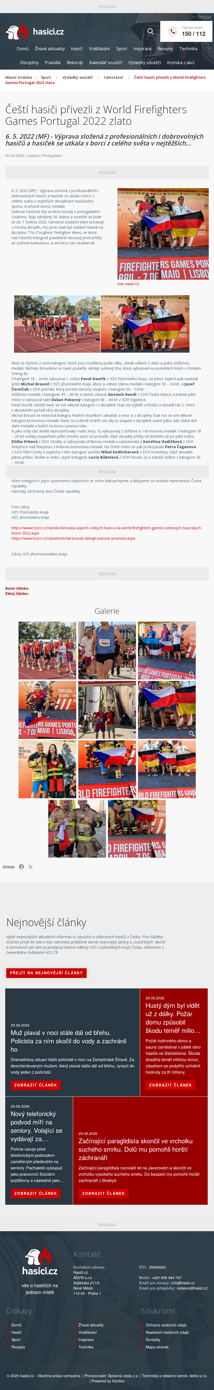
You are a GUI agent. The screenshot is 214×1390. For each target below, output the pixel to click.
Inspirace (142, 49)
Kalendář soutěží (105, 62)
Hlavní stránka (18, 77)
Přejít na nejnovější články (46, 972)
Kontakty (153, 1339)
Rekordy (75, 62)
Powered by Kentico (108, 1380)
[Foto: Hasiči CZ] (163, 234)
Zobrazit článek (35, 1085)
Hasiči (77, 49)
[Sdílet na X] (30, 866)
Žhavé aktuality (50, 49)
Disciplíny (29, 62)
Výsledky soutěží (144, 62)
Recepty (165, 49)
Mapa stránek (157, 1346)
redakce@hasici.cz (192, 1288)
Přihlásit (204, 17)
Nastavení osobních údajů (167, 1332)
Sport (121, 49)
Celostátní (113, 77)
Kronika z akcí (180, 62)
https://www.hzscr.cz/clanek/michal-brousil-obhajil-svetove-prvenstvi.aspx (73, 538)
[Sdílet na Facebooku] (21, 866)
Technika (188, 49)
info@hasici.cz (183, 1282)
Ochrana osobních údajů (166, 1324)
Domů (23, 49)
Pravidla (53, 62)
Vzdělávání (99, 49)
